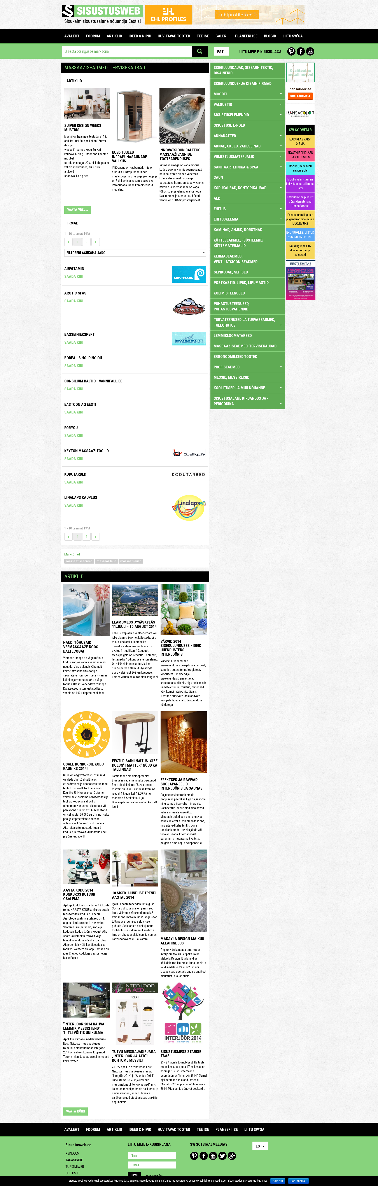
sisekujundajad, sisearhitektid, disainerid (243, 70)
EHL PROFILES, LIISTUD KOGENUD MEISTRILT (300, 235)
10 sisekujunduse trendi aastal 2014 (134, 895)
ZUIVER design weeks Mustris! (82, 127)
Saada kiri (73, 276)
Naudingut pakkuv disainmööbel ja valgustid (300, 250)
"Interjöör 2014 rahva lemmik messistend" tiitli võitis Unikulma (83, 1028)
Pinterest (291, 51)
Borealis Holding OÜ (83, 358)
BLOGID (270, 36)
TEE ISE (203, 36)
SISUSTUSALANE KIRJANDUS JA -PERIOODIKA (241, 401)
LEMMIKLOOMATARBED (233, 335)
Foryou (71, 427)
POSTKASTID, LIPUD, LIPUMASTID (241, 282)
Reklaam (72, 1153)
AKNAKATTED (225, 135)
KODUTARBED (75, 474)
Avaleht (71, 36)
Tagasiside (74, 1160)
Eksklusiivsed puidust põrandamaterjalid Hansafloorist (300, 201)
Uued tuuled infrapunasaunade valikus (129, 156)
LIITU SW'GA (293, 36)
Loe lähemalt (298, 1180)
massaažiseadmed (79, 561)
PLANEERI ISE (246, 36)
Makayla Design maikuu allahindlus (182, 940)
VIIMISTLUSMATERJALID (234, 156)
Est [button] (220, 51)
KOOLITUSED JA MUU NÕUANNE (239, 387)
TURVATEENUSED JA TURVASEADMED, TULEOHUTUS (244, 322)
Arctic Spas (75, 293)
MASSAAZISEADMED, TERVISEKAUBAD (245, 346)
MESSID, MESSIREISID (231, 377)
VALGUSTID (223, 104)
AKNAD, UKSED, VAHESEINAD (237, 146)
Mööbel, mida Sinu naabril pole (300, 168)
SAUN (218, 177)
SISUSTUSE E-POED (229, 125)
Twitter (222, 1156)
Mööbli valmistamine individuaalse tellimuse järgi (300, 184)
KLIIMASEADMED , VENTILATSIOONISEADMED (235, 259)
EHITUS (220, 209)
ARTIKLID (114, 36)
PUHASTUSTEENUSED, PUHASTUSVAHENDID (232, 306)
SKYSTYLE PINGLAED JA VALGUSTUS (300, 155)
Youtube (310, 51)
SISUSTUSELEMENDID (231, 114)
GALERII (222, 36)
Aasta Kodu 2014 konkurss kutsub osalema (79, 894)
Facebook (301, 51)
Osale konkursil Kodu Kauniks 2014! (83, 766)
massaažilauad (130, 561)
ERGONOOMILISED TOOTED (235, 356)
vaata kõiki (75, 1111)
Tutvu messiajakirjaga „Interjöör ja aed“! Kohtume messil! (134, 1056)
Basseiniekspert (79, 334)
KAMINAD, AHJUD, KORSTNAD (238, 229)
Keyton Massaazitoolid (86, 450)
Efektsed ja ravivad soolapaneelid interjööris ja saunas (182, 784)
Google (232, 1156)
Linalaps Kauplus (80, 497)
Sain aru (278, 1180)
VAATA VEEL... (77, 209)
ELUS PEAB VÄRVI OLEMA (300, 141)
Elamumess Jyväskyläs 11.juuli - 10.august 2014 (134, 624)
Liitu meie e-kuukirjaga (260, 51)
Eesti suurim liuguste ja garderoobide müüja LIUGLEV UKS (300, 219)
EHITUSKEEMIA (226, 219)
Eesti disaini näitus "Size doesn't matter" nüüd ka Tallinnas (135, 765)
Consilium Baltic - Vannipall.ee (93, 381)
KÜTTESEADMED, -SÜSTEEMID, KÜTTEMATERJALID (238, 243)
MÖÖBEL (221, 94)
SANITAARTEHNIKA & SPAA (236, 167)
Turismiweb (74, 1167)
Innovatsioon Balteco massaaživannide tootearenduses (180, 154)
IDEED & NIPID (140, 36)
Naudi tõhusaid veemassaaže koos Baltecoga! (80, 646)
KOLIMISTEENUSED (229, 293)
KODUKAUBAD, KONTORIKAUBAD (240, 188)
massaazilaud (106, 561)
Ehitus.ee (72, 1173)
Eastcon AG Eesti (80, 404)
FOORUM (93, 36)
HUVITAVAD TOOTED (174, 36)
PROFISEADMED (227, 367)
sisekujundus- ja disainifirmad (242, 83)
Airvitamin (74, 268)
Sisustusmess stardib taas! (181, 1053)
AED (217, 198)
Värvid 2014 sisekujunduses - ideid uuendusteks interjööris (181, 648)
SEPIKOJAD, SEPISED (231, 272)
